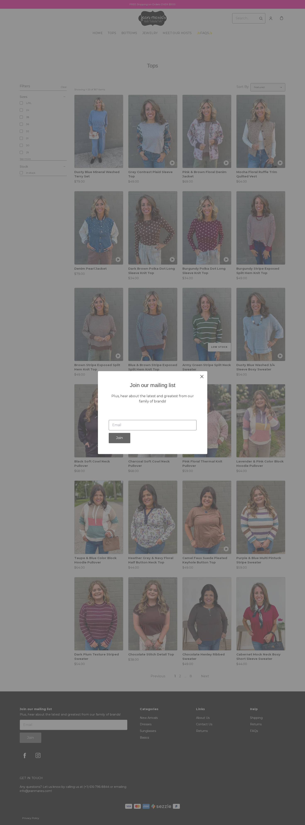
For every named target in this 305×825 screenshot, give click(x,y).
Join (119, 438)
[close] (202, 376)
